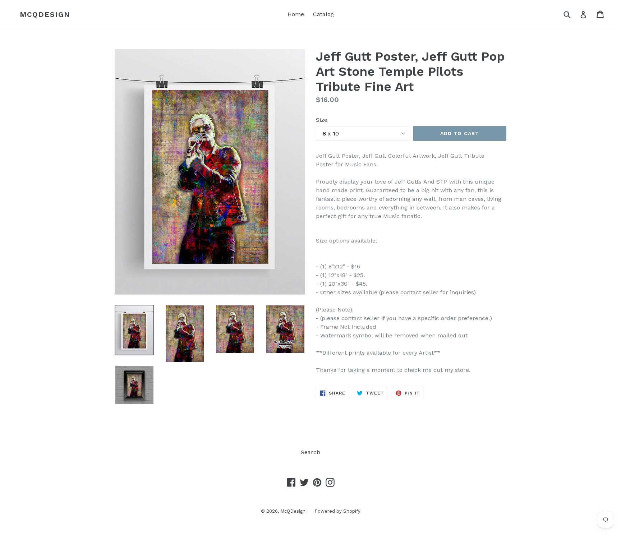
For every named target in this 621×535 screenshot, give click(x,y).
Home (296, 14)
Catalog (323, 14)
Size (321, 119)
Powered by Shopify (337, 511)
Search (310, 452)
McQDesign (45, 14)
